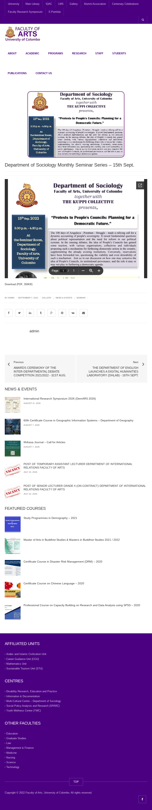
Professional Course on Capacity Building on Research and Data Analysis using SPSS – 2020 (82, 605)
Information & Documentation (23, 696)
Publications (17, 73)
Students (119, 53)
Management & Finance (20, 747)
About (12, 53)
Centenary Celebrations (125, 3)
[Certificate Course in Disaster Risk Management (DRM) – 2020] (13, 568)
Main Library (33, 3)
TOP (76, 781)
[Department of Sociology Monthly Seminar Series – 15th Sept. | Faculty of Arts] (22, 33)
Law (8, 743)
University (13, 3)
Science (11, 762)
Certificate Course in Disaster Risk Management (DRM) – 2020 (63, 561)
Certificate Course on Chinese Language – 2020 (54, 583)
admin (34, 331)
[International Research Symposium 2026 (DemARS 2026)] (13, 405)
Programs (55, 53)
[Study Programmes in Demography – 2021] (13, 524)
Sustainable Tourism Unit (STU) (24, 668)
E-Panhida (55, 11)
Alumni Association (95, 3)
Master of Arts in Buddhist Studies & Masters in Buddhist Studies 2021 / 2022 (72, 539)
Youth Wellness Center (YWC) (23, 710)
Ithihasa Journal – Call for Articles (44, 442)
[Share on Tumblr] (41, 313)
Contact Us (44, 73)
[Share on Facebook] (9, 313)
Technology (12, 767)
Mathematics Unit (16, 663)
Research (79, 53)
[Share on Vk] (73, 313)
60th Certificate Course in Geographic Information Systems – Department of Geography (78, 420)
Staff (99, 53)
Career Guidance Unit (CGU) (22, 658)
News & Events (64, 298)
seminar (81, 298)
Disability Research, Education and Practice (31, 691)
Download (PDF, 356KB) (18, 284)
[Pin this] (62, 313)
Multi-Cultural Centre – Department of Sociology (33, 701)
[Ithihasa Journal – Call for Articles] (13, 448)
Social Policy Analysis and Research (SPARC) (33, 705)
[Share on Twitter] (19, 313)
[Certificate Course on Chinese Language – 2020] (13, 590)
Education (12, 733)
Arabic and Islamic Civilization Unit (26, 654)
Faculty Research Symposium (25, 11)
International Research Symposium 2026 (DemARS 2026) (60, 398)
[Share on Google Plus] (51, 313)
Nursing (10, 757)
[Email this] (83, 313)
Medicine (11, 752)
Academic (32, 53)
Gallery (74, 3)
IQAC (49, 3)
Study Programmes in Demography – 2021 (50, 518)
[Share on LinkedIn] (30, 313)
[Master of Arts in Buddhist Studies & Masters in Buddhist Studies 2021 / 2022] (13, 546)
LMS (61, 3)
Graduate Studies (16, 738)
